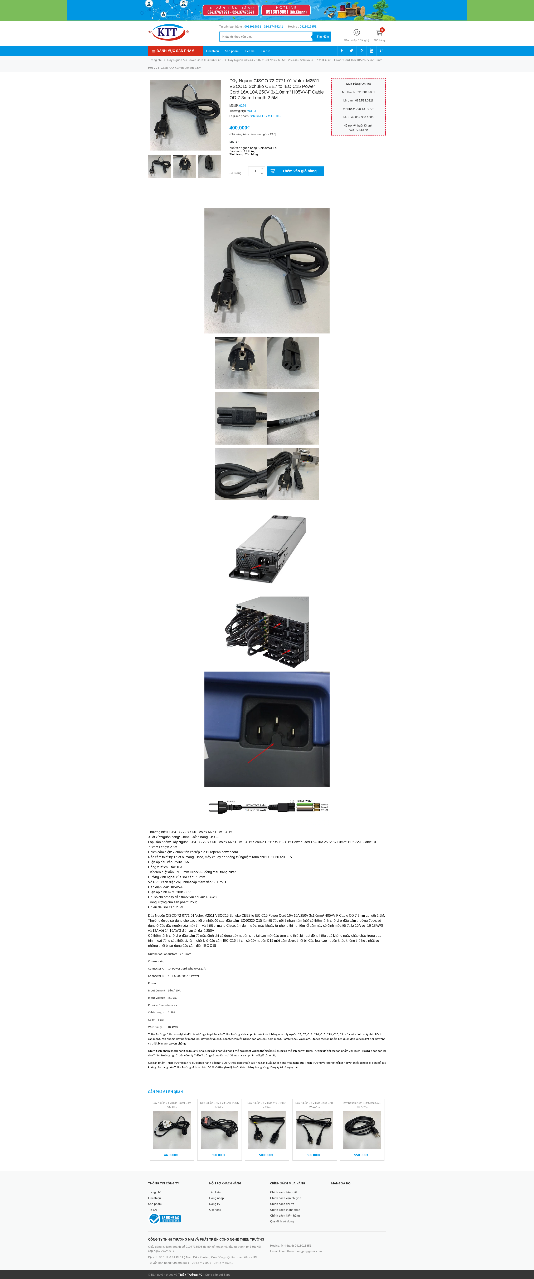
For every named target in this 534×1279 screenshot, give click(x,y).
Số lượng (235, 173)
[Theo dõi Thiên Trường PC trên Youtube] (371, 51)
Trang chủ (154, 1192)
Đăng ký (364, 40)
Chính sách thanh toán (285, 1209)
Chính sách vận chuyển (285, 1198)
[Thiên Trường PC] (168, 32)
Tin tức (265, 51)
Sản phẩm (232, 51)
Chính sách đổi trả (282, 1203)
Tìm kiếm (215, 1192)
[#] (267, 10)
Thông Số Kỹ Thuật (161, 198)
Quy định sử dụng (282, 1221)
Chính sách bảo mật (283, 1192)
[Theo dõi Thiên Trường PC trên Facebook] (342, 51)
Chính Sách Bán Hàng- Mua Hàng (170, 202)
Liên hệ (250, 51)
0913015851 (253, 26)
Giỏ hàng (215, 1209)
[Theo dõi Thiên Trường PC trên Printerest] (381, 51)
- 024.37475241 (272, 26)
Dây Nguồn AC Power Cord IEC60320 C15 (195, 60)
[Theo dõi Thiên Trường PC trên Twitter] (351, 51)
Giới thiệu (212, 51)
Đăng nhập (350, 40)
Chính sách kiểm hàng (285, 1215)
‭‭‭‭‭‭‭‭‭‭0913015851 (308, 26)
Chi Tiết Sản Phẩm (160, 193)
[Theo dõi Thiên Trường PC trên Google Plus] (361, 51)
